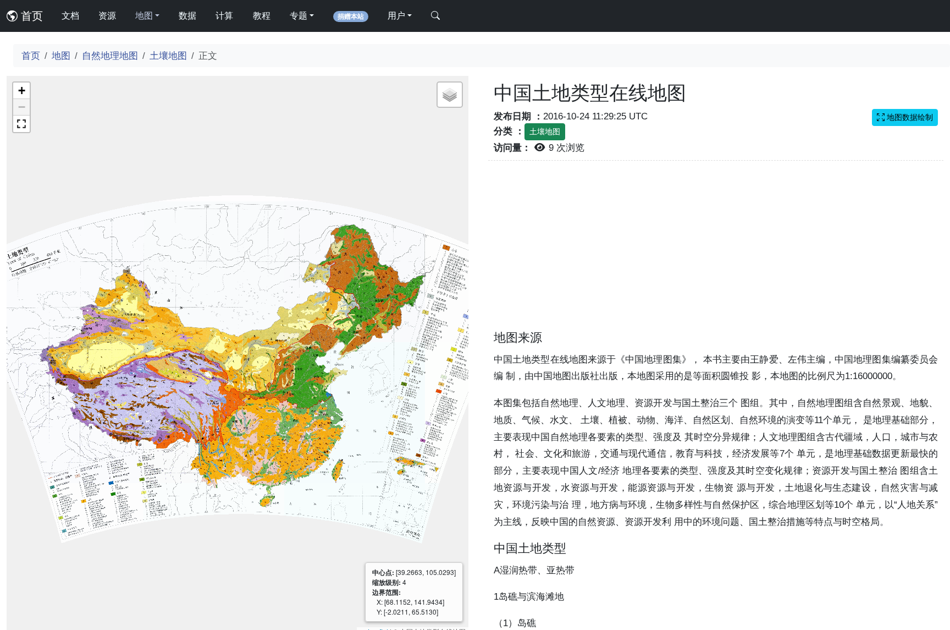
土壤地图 (168, 55)
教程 (261, 15)
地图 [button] (144, 15)
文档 (70, 15)
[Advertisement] (716, 252)
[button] (21, 91)
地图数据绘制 (909, 117)
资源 (107, 15)
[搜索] (435, 16)
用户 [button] (396, 15)
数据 (187, 15)
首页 (30, 16)
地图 (61, 55)
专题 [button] (298, 15)
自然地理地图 (110, 55)
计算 (224, 15)
